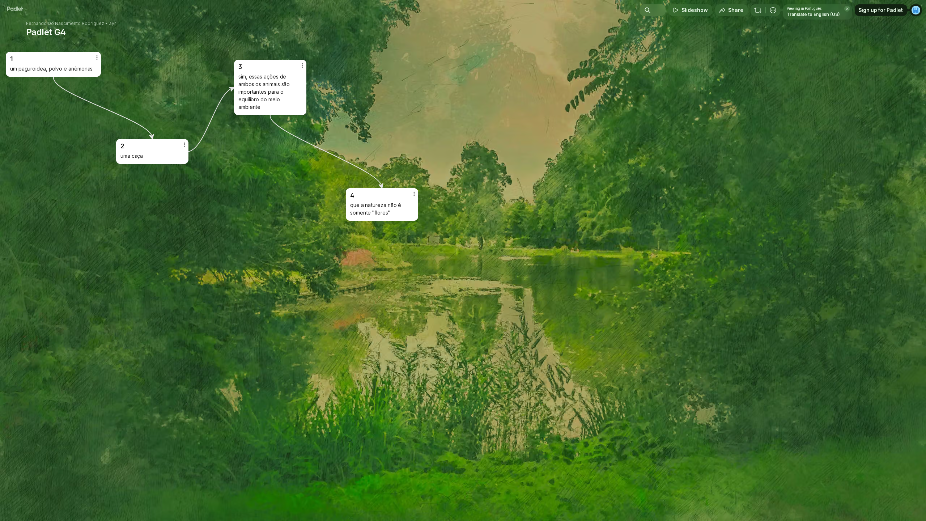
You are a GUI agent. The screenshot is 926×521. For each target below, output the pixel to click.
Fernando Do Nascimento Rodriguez (65, 23)
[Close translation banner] (847, 9)
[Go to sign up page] (916, 10)
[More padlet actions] (773, 10)
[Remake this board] (758, 10)
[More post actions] (414, 194)
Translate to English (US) (813, 14)
